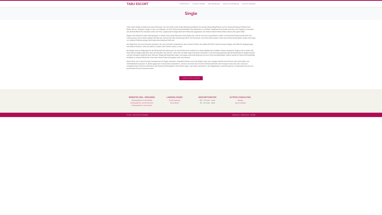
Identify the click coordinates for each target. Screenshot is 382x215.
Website (240, 100)
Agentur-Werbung (231, 4)
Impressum (236, 115)
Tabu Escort (137, 4)
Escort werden (248, 4)
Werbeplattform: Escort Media (142, 100)
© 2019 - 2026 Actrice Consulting (137, 115)
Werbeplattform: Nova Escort (142, 105)
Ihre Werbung (214, 4)
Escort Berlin (174, 103)
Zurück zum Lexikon (191, 78)
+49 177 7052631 (240, 103)
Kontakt (252, 115)
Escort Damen (199, 4)
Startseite (184, 4)
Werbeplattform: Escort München (141, 103)
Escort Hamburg (174, 100)
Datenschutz (245, 115)
